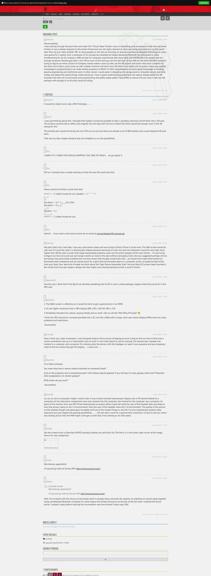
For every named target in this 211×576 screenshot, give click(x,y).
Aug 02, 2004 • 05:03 (160, 100)
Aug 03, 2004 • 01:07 (160, 172)
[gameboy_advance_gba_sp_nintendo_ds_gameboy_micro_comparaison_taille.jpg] (51, 414)
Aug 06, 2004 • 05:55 (160, 312)
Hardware (76, 14)
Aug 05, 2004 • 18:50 (160, 277)
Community (95, 14)
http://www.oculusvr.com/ (88, 436)
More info (63, 3)
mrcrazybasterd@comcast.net (111, 217)
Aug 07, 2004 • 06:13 (160, 369)
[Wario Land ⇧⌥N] (167, 18)
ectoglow (57, 400)
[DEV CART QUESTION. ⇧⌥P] (162, 18)
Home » (46, 19)
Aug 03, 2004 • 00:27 (160, 158)
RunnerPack (58, 277)
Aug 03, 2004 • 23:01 (160, 260)
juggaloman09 (50, 260)
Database (54, 14)
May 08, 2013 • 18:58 (159, 446)
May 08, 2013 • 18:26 (159, 428)
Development (85, 14)
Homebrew (67, 14)
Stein (48, 145)
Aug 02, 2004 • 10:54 (160, 113)
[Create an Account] (45, 26)
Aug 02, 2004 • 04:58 (160, 39)
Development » (59, 19)
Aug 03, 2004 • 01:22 (160, 213)
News (47, 14)
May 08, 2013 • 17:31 (159, 399)
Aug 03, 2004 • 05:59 (160, 227)
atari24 (48, 113)
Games (60, 14)
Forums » (52, 19)
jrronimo (57, 428)
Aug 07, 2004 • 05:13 (160, 334)
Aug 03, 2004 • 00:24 (160, 145)
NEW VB (47, 22)
